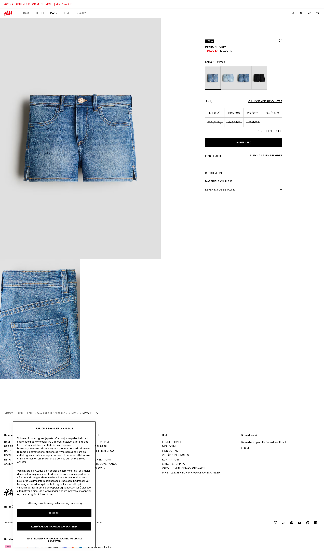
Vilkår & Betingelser (177, 455)
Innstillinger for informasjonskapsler (191, 472)
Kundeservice (172, 442)
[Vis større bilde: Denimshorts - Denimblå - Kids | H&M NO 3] (120, 319)
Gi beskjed (243, 142)
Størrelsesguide (270, 131)
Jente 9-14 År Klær (39, 413)
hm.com (8, 413)
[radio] (213, 78)
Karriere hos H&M (96, 442)
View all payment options (100, 547)
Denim (72, 413)
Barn (53, 13)
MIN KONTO (169, 446)
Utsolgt (209, 101)
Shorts (60, 413)
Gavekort (11, 463)
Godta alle (54, 512)
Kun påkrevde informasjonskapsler (54, 526)
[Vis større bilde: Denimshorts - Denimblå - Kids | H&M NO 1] (80, 138)
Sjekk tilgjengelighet (266, 155)
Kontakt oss (171, 459)
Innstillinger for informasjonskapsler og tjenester (54, 540)
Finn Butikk (170, 450)
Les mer (246, 447)
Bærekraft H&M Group (99, 450)
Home (66, 13)
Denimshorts (88, 413)
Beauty (81, 13)
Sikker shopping (173, 463)
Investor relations (97, 459)
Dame (27, 13)
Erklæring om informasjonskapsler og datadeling (54, 503)
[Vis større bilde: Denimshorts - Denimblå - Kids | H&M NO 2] (40, 319)
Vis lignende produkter (265, 101)
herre (40, 13)
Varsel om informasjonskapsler (185, 468)
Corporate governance (100, 463)
